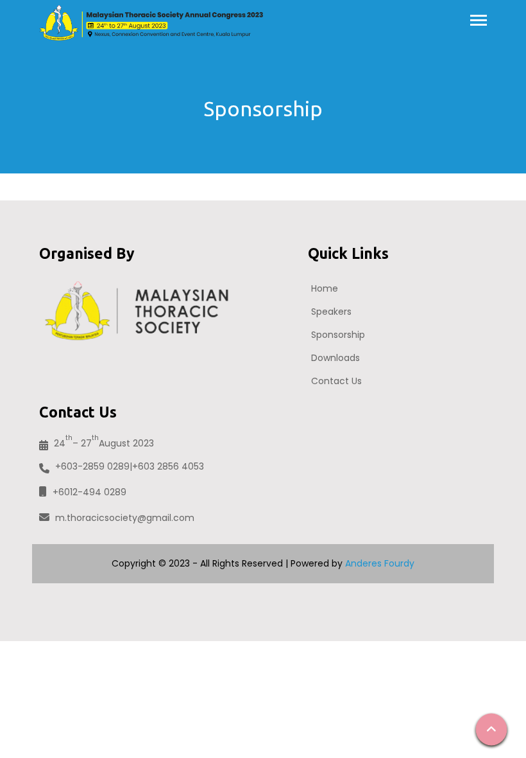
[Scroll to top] (491, 729)
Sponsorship (338, 334)
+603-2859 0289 (92, 466)
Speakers (331, 311)
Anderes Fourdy (379, 563)
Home (324, 288)
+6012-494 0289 (89, 492)
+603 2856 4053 (168, 466)
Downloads (335, 357)
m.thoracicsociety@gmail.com (124, 517)
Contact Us (336, 381)
